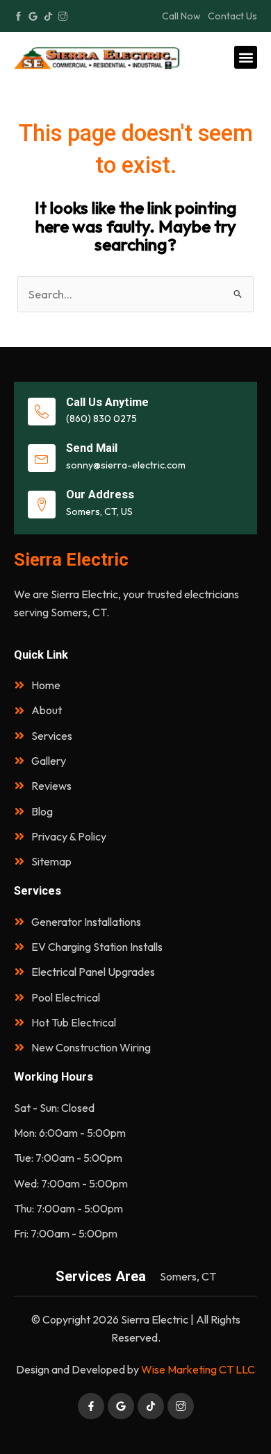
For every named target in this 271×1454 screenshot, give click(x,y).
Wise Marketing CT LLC (198, 1369)
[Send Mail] (42, 458)
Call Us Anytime (107, 402)
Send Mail (91, 448)
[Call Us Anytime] (42, 411)
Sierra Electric (71, 559)
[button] (245, 57)
